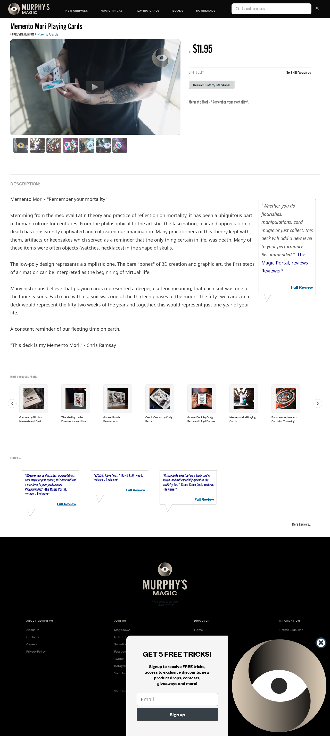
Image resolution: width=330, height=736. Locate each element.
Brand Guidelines (291, 629)
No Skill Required (298, 72)
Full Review (302, 287)
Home (198, 629)
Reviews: (15, 458)
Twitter (119, 658)
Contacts (32, 637)
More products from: (23, 377)
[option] (39, 403)
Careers (31, 644)
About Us (32, 629)
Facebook (121, 651)
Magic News (122, 629)
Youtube (120, 673)
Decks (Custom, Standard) (211, 84)
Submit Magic (123, 644)
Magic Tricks (112, 10)
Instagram (121, 665)
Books (177, 10)
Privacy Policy (36, 651)
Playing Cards (148, 10)
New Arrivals (76, 10)
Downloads (206, 10)
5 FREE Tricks (124, 637)
